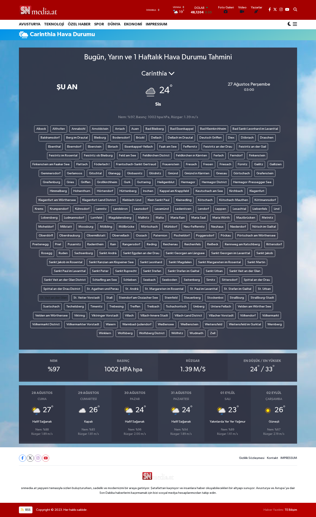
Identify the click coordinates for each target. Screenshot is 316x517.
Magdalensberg (120, 217)
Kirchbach (236, 191)
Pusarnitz (74, 244)
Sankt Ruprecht (126, 271)
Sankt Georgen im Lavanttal (230, 253)
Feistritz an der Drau (218, 146)
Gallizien (276, 164)
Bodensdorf (121, 137)
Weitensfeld (213, 324)
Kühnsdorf (82, 208)
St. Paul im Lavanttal (204, 288)
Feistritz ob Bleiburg (98, 155)
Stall (109, 297)
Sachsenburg (83, 253)
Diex (231, 137)
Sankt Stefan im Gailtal (183, 271)
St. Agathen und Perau (103, 288)
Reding (152, 244)
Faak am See (168, 146)
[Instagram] (37, 458)
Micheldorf (46, 226)
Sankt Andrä (108, 253)
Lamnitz (101, 208)
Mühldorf (170, 226)
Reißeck (212, 244)
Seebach (149, 279)
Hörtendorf (105, 191)
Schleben (130, 279)
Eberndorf (74, 146)
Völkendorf (248, 315)
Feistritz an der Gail (252, 146)
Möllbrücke (126, 226)
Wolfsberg (125, 333)
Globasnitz (135, 173)
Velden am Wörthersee (51, 315)
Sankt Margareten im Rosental (219, 262)
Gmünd (173, 173)
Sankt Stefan (152, 271)
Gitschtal (95, 173)
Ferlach (219, 155)
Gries (70, 182)
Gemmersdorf (50, 173)
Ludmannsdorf (74, 217)
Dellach (156, 137)
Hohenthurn (81, 191)
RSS (28, 509)
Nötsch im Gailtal (264, 226)
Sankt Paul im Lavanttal (70, 271)
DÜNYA (114, 24)
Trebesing (116, 306)
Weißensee (166, 324)
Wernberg (274, 324)
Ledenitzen (183, 208)
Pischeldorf (182, 235)
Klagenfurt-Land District (99, 200)
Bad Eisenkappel (181, 128)
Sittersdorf (229, 279)
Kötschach (205, 200)
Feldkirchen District (156, 155)
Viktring (79, 315)
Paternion (160, 235)
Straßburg (237, 297)
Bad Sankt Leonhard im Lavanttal (255, 128)
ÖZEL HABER (79, 24)
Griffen (86, 182)
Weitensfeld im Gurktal (245, 324)
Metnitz (267, 217)
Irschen (148, 191)
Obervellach (120, 235)
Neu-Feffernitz (194, 226)
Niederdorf (238, 226)
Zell (212, 333)
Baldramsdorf (50, 137)
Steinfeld (171, 297)
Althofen (58, 128)
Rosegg (46, 253)
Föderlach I (101, 164)
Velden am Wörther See (254, 306)
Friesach (225, 164)
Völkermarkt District (46, 324)
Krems (39, 208)
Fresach (191, 164)
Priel (58, 244)
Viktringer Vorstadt (105, 315)
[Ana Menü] (294, 24)
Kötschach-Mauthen (233, 200)
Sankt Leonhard (151, 262)
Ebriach (113, 146)
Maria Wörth (221, 217)
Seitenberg (192, 279)
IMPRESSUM (156, 24)
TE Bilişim (291, 509)
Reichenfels (192, 244)
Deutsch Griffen (210, 137)
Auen (135, 128)
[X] (30, 458)
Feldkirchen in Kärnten (191, 155)
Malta (160, 217)
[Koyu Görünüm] (289, 24)
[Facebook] (22, 458)
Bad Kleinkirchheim (213, 128)
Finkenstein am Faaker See (51, 164)
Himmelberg (58, 191)
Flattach (82, 164)
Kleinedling (184, 200)
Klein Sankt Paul (158, 200)
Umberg (198, 306)
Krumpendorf (59, 208)
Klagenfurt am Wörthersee (57, 200)
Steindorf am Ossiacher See (138, 297)
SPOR (99, 24)
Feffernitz (190, 146)
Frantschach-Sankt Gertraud (136, 164)
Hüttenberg (128, 191)
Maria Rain (177, 217)
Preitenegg (40, 244)
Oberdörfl (46, 235)
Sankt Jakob (264, 253)
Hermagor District (214, 182)
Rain (113, 244)
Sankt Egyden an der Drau (141, 253)
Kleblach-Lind (132, 200)
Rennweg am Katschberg (242, 244)
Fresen (208, 164)
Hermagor (188, 182)
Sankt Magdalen (180, 262)
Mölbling (106, 226)
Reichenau (170, 244)
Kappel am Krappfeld (174, 191)
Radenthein (95, 244)
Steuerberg (192, 297)
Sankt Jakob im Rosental (65, 262)
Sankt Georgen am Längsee (185, 253)
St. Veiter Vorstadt (87, 297)
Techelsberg (75, 306)
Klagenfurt (257, 191)
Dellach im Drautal (180, 137)
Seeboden (169, 279)
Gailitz (258, 164)
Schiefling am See (104, 279)
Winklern (105, 333)
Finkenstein (257, 155)
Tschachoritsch (176, 306)
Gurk (127, 182)
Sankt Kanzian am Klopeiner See (111, 262)
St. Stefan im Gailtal (237, 288)
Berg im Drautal (77, 137)
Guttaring (144, 182)
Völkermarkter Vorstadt (82, 324)
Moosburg (85, 226)
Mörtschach (149, 226)
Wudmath (196, 333)
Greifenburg (51, 182)
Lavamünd (162, 208)
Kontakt (272, 458)
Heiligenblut (166, 182)
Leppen (220, 208)
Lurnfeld (96, 217)
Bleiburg (100, 137)
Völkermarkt (270, 315)
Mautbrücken (245, 217)
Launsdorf (141, 208)
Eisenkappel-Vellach (139, 146)
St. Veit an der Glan (53, 297)
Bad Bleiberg (155, 128)
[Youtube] (45, 458)
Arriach (120, 128)
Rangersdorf (131, 244)
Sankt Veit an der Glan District (65, 279)
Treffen (135, 306)
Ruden (63, 253)
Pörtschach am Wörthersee (256, 235)
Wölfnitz (177, 333)
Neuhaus (217, 226)
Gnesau (221, 173)
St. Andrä (131, 288)
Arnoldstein (100, 128)
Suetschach (51, 306)
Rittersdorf (274, 244)
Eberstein (94, 146)
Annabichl (78, 128)
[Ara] (295, 10)
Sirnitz (210, 279)
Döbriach (247, 137)
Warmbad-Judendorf (136, 324)
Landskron (120, 208)
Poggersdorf (205, 235)
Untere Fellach (221, 306)
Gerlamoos (74, 173)
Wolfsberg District (152, 333)
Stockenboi (215, 297)
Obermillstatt (96, 235)
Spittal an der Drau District (61, 288)
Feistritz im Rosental (63, 155)
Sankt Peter (100, 271)
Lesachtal (239, 208)
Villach (129, 315)
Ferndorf (236, 155)
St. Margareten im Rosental (164, 288)
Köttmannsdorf (265, 200)
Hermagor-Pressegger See (252, 182)
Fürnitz (242, 164)
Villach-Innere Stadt (154, 315)
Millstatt (66, 226)
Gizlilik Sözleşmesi (251, 458)
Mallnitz (143, 217)
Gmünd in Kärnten (196, 173)
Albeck (41, 128)
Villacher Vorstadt (221, 315)
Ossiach (141, 235)
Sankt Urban (214, 271)
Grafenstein (264, 173)
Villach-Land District (188, 315)
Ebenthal (54, 146)
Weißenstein (189, 324)
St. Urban (264, 288)
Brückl (140, 137)
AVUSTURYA (29, 24)
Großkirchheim (107, 182)
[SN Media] (38, 10)
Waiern (111, 324)
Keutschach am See (209, 191)
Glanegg (114, 173)
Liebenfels (260, 208)
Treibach (153, 306)
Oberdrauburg (69, 235)
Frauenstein (171, 164)
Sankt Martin (256, 262)
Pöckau (226, 235)
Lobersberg (49, 217)
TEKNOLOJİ (54, 24)
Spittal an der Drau (257, 279)
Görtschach (241, 173)
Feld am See (127, 155)
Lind (276, 208)
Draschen (266, 137)
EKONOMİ (133, 24)
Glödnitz (155, 173)
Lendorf (203, 208)
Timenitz (96, 306)
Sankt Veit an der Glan (244, 271)
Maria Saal (198, 217)
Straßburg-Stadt (262, 297)
